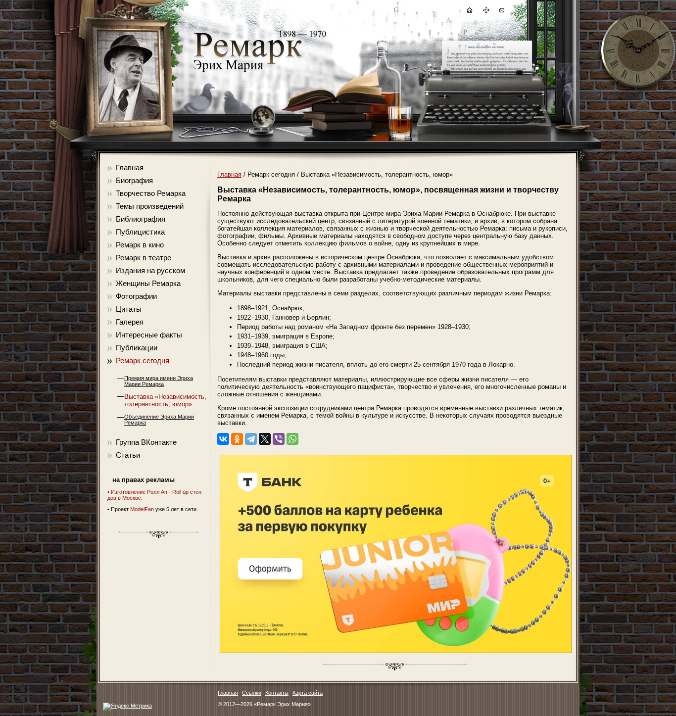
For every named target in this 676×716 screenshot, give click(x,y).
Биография (134, 180)
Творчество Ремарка (151, 193)
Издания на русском (150, 270)
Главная (130, 167)
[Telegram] (251, 439)
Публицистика (140, 232)
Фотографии (136, 296)
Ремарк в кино (140, 244)
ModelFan (142, 509)
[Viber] (279, 439)
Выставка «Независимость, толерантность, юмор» (165, 400)
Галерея (130, 322)
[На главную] (469, 11)
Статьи (128, 455)
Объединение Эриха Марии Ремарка (159, 420)
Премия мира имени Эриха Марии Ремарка (158, 381)
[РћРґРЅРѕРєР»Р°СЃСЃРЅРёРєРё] (237, 439)
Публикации (136, 347)
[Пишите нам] (501, 11)
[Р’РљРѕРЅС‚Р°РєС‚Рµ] (223, 439)
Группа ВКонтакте (146, 442)
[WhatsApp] (292, 439)
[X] (265, 439)
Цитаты (129, 309)
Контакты (277, 693)
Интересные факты (149, 335)
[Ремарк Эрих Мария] (247, 72)
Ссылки (251, 693)
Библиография (140, 219)
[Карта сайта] (485, 11)
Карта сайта (307, 693)
